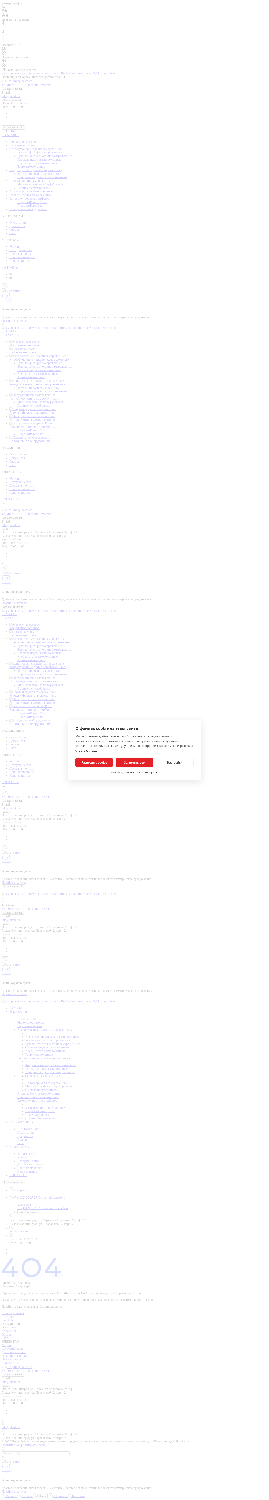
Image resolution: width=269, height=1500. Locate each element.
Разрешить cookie (94, 762)
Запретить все (134, 762)
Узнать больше (86, 751)
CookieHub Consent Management (141, 772)
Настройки (174, 762)
